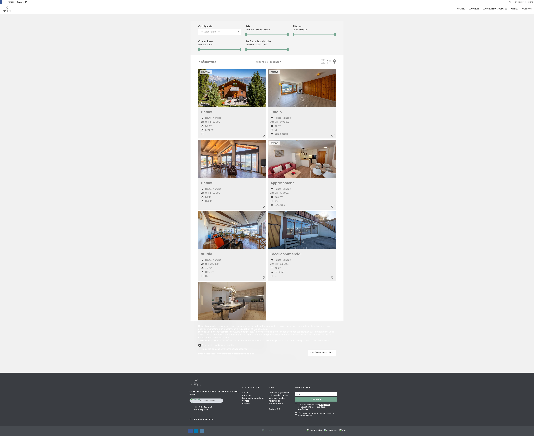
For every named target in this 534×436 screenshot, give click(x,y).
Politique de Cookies (278, 395)
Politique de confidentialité (276, 402)
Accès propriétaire (516, 2)
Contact (527, 8)
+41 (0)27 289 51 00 (203, 407)
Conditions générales (279, 392)
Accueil (461, 8)
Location (474, 8)
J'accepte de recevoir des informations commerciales (316, 414)
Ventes (514, 8)
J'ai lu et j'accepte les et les (314, 407)
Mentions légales (277, 398)
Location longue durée (495, 8)
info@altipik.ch (201, 409)
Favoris (530, 2)
